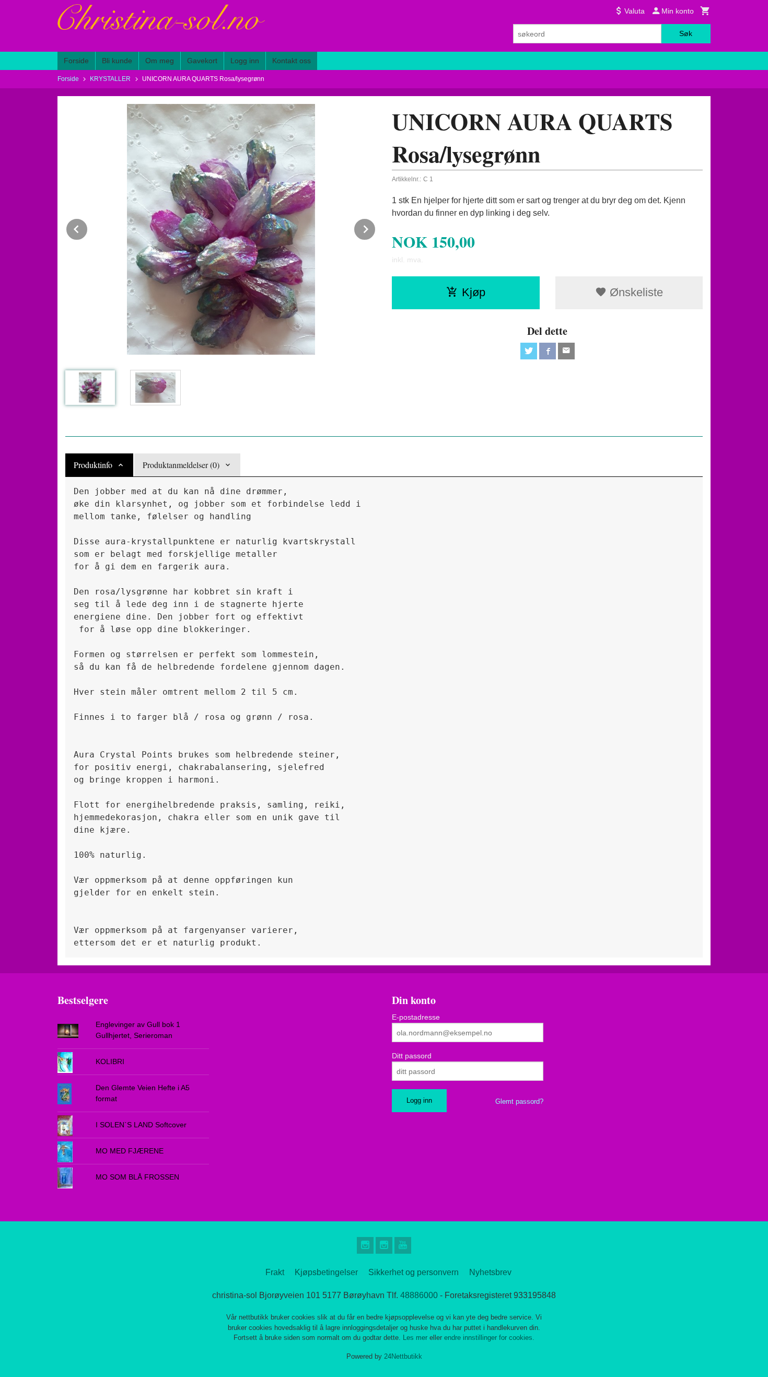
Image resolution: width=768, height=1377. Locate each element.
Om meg (159, 60)
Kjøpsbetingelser (326, 1272)
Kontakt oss (291, 60)
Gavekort (202, 60)
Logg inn (244, 60)
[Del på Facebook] (547, 351)
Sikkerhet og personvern (413, 1272)
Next (375, 227)
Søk (685, 33)
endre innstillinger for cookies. (489, 1337)
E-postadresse (416, 1017)
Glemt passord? (519, 1101)
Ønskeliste (635, 292)
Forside (76, 60)
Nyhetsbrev (490, 1272)
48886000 (419, 1295)
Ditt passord (412, 1056)
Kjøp (473, 292)
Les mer (416, 1337)
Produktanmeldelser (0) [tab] (181, 464)
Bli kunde (117, 60)
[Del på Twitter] (528, 351)
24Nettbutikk (403, 1356)
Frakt (274, 1272)
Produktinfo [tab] (93, 464)
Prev (87, 227)
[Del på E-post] (566, 351)
